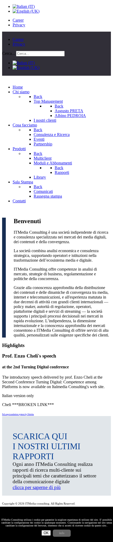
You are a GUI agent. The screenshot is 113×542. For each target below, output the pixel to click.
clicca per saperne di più (37, 487)
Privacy (19, 25)
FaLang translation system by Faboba (18, 414)
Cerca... (8, 53)
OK (46, 533)
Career (18, 20)
